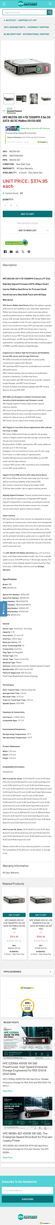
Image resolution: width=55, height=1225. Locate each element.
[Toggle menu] (4, 4)
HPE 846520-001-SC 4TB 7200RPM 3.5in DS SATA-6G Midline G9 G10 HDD (14, 924)
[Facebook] (5, 251)
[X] (23, 251)
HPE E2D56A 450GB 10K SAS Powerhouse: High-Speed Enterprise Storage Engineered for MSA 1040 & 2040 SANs (25, 1068)
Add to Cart (14, 915)
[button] (27, 230)
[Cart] (50, 4)
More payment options (27, 222)
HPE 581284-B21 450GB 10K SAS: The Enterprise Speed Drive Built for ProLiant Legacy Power (27, 1137)
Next (51, 924)
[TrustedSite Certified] (27, 139)
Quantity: (8, 199)
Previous (3, 924)
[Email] (11, 251)
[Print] (17, 251)
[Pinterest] (28, 251)
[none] (27, 67)
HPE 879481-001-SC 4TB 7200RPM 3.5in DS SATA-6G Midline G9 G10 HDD (40, 924)
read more (8, 1090)
